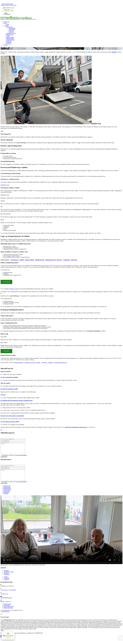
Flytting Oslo (6, 21)
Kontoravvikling (7, 489)
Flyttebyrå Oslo (6, 485)
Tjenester (6, 25)
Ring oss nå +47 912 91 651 (8, 5)
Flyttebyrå (6, 570)
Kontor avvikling (10, 37)
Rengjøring (8, 42)
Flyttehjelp (5, 493)
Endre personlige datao (8, 606)
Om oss (5, 23)
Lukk (2, 630)
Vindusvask (9, 41)
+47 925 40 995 (12, 590)
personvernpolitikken (21, 455)
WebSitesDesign (5, 611)
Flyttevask (11, 32)
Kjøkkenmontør (7, 487)
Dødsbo (8, 36)
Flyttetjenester (9, 27)
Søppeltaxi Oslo (9, 34)
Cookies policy (6, 605)
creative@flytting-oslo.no (7, 3)
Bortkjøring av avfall (11, 33)
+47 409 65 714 (4, 593)
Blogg (7, 24)
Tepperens (8, 43)
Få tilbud (5, 45)
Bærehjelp (11, 30)
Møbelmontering (10, 38)
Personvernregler (7, 604)
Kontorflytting (12, 28)
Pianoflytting (12, 29)
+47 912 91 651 (4, 590)
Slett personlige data (7, 607)
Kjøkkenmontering (10, 39)
